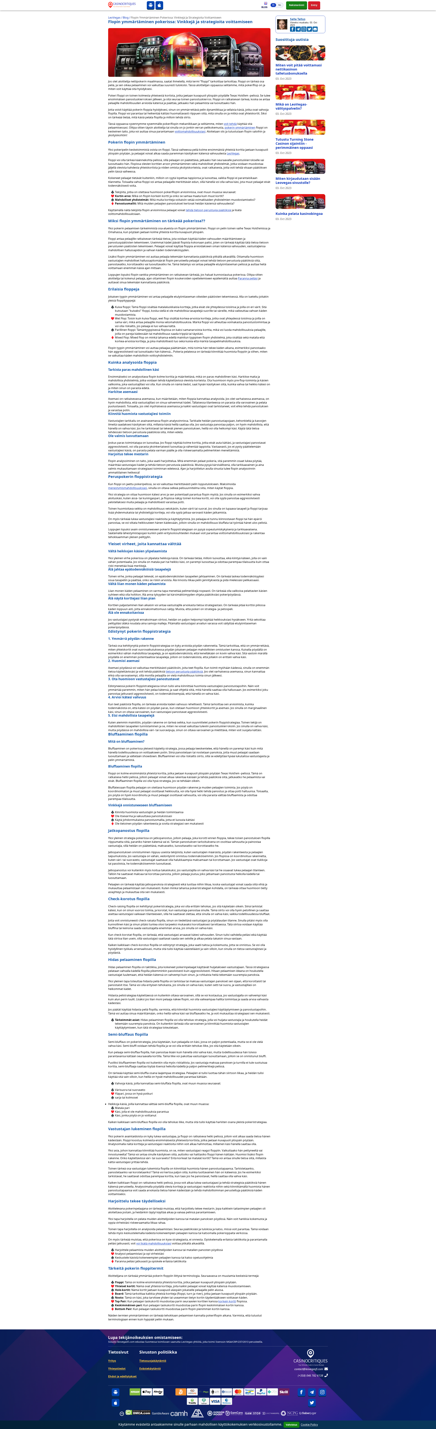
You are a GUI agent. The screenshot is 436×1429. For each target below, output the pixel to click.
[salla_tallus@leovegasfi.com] (315, 29)
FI (273, 5)
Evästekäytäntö (150, 1368)
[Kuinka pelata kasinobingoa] (300, 201)
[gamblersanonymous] (197, 1413)
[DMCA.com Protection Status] (138, 1414)
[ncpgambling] (289, 1413)
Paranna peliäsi (248, 278)
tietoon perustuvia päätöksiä (184, 671)
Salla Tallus (297, 19)
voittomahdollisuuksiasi (190, 131)
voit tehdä (230, 124)
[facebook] (301, 1392)
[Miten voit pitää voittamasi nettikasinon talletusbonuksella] (300, 52)
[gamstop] (252, 1413)
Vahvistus (291, 1424)
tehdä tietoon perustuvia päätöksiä (208, 210)
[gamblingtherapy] (215, 1413)
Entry (314, 5)
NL (279, 5)
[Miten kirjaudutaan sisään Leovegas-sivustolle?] (300, 166)
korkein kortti (227, 1301)
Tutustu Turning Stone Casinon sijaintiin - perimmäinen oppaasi (295, 143)
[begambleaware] (160, 1413)
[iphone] (159, 5)
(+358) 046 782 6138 (310, 1375)
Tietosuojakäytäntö (152, 1361)
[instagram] (322, 1392)
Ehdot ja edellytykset (122, 1376)
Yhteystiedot (117, 1368)
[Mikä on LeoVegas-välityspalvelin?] (300, 92)
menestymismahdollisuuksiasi (127, 488)
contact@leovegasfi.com (308, 1369)
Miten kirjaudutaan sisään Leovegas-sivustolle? (298, 180)
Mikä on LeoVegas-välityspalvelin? (291, 106)
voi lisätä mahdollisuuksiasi (153, 1243)
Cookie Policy (309, 1424)
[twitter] (312, 1403)
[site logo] (124, 5)
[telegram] (312, 1392)
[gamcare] (234, 1413)
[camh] (179, 1413)
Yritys (112, 1361)
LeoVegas (233, 153)
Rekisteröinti (296, 5)
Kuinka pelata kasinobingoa (299, 213)
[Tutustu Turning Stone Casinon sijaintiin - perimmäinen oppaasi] (300, 127)
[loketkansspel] (270, 1413)
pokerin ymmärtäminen (240, 127)
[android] (150, 5)
